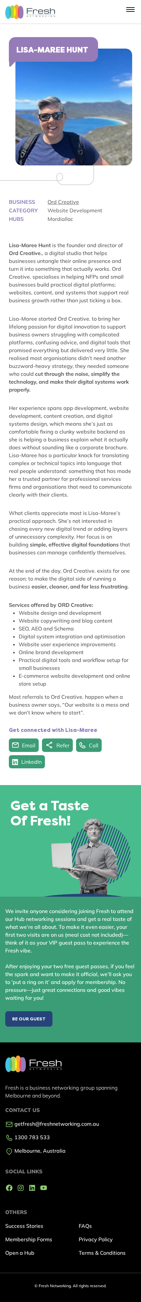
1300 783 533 (31, 1137)
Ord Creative (63, 202)
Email (28, 745)
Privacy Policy (96, 1239)
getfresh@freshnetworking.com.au (56, 1124)
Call (93, 745)
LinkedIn (31, 761)
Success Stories (24, 1226)
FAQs (85, 1226)
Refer (63, 745)
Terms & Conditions (102, 1252)
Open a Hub (19, 1252)
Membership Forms (28, 1239)
